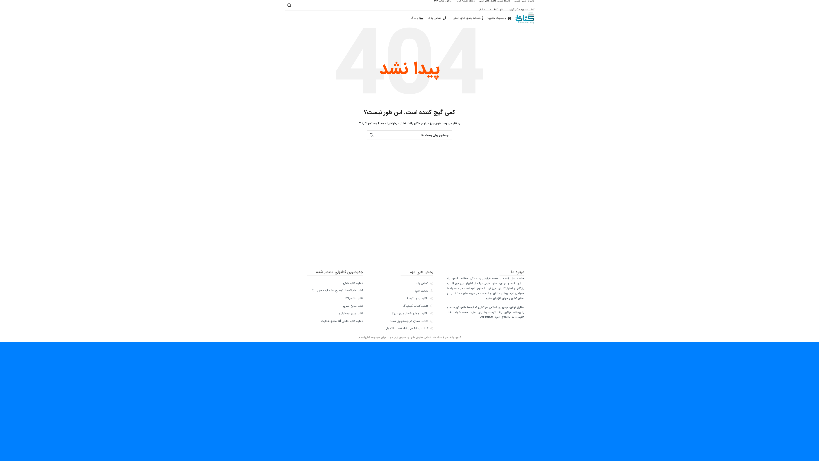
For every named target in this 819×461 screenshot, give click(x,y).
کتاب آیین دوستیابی (351, 313)
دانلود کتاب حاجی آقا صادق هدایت (342, 321)
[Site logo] (525, 18)
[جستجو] (289, 5)
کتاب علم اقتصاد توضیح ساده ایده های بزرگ (337, 290)
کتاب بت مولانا (354, 298)
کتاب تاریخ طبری (353, 305)
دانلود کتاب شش (353, 283)
